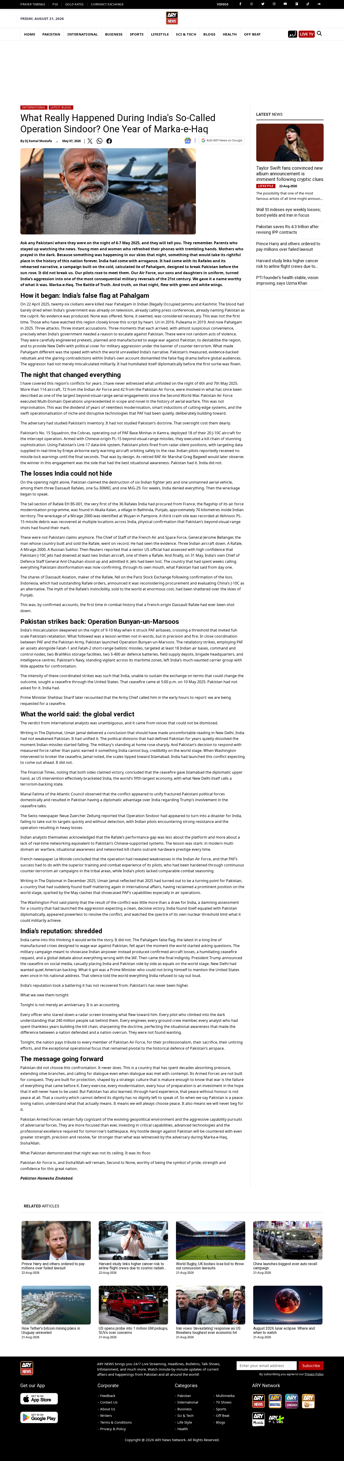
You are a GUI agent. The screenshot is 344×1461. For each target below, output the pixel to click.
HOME (29, 34)
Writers (106, 1415)
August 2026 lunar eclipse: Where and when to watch (284, 1330)
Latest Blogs (61, 107)
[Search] (319, 34)
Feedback (107, 1395)
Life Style (184, 1422)
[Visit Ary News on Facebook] (240, 4)
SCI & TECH (186, 34)
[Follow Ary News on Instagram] (274, 4)
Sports (221, 1409)
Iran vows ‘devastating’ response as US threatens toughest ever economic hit (208, 1330)
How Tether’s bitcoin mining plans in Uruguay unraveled (51, 1330)
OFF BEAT (252, 34)
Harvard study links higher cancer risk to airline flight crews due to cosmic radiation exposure (287, 266)
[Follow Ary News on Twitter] (262, 4)
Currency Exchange (107, 4)
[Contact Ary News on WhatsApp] (251, 4)
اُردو (292, 34)
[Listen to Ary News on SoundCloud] (319, 4)
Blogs (220, 1422)
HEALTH (230, 34)
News (269, 114)
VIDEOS (222, 4)
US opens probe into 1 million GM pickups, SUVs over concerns (133, 1330)
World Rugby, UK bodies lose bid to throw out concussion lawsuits (210, 1266)
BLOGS (209, 34)
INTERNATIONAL (82, 34)
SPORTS (137, 34)
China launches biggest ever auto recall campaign (285, 1266)
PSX (55, 4)
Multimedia (225, 1395)
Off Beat (222, 1415)
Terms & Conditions (116, 1422)
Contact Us (108, 1402)
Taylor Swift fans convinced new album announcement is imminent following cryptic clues (289, 173)
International (34, 107)
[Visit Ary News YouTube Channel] (285, 4)
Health (182, 1428)
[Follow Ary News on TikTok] (307, 4)
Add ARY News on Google (224, 140)
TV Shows (223, 1402)
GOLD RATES (74, 4)
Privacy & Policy (113, 1428)
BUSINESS (114, 34)
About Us (107, 1409)
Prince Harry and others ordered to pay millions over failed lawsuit (53, 1266)
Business (184, 1409)
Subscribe (311, 1365)
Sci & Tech (185, 1415)
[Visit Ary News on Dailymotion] (296, 4)
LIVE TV (306, 34)
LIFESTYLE (160, 34)
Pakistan (184, 1395)
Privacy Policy (314, 1374)
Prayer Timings (32, 4)
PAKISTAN (51, 34)
